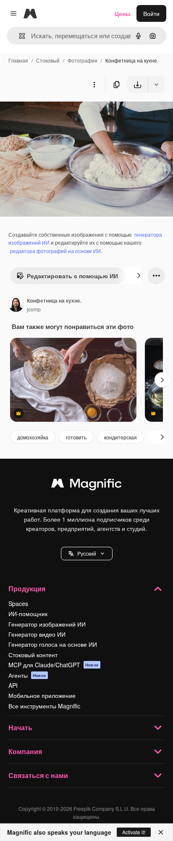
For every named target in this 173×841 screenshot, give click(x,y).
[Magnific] (86, 485)
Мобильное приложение (42, 695)
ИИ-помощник (27, 613)
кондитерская (120, 437)
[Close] (161, 832)
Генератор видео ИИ (37, 634)
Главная (18, 60)
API (13, 685)
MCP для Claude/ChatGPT (53, 665)
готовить (76, 437)
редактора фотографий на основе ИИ (55, 250)
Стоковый (48, 60)
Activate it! (133, 832)
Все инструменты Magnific (44, 706)
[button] (87, 553)
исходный (56, 112)
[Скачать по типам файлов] (156, 84)
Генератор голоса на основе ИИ (52, 644)
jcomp (34, 309)
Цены (123, 13)
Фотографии (82, 60)
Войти (151, 13)
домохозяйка (32, 437)
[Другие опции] (94, 84)
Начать (20, 727)
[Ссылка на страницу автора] (16, 305)
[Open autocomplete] (18, 36)
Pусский (86, 553)
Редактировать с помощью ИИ (72, 276)
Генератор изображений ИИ (47, 624)
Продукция (26, 588)
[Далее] (138, 275)
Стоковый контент (33, 654)
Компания (25, 751)
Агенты (27, 675)
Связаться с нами (38, 775)
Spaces (18, 603)
